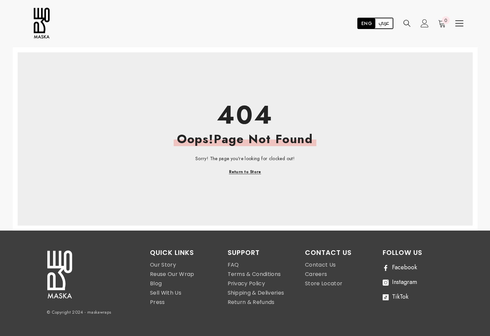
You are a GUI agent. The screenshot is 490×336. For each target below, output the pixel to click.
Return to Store (245, 172)
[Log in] (425, 23)
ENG (366, 23)
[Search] (407, 23)
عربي (384, 23)
